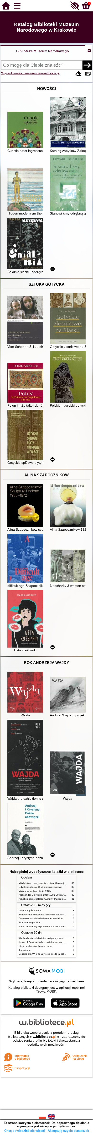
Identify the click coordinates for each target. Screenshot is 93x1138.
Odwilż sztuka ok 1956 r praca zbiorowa (40, 887)
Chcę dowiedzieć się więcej (24, 1131)
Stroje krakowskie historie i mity (35, 946)
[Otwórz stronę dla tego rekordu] (26, 130)
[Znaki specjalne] (88, 74)
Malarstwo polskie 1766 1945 (35, 891)
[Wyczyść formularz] (78, 74)
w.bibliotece (44, 1036)
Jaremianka (25, 950)
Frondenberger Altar (30, 922)
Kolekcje (53, 73)
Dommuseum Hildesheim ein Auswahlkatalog (43, 918)
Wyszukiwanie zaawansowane (24, 73)
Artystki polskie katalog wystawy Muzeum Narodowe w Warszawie (54, 899)
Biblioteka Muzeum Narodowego (42, 51)
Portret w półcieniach (30, 910)
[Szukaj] (87, 65)
